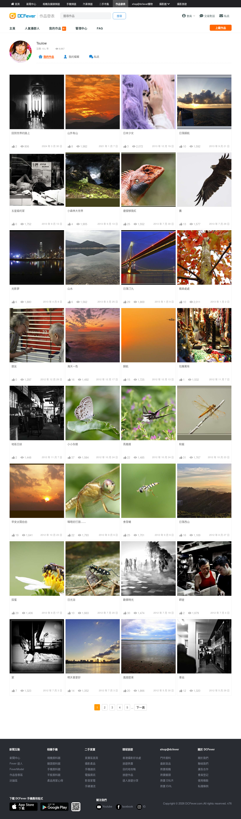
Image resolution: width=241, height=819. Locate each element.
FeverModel (17, 769)
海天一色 (72, 366)
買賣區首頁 (91, 758)
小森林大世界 (75, 210)
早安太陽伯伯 (19, 522)
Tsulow (41, 43)
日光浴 (71, 599)
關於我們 (203, 758)
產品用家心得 (55, 780)
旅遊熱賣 (128, 763)
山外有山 (72, 133)
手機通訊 (90, 769)
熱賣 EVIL (166, 786)
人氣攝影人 (32, 28)
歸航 (125, 366)
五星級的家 (18, 210)
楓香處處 (184, 288)
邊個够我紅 (129, 210)
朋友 (14, 366)
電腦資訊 (90, 775)
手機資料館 (53, 769)
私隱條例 (203, 786)
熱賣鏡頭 (165, 775)
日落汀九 (128, 288)
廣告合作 (203, 769)
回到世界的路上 (20, 133)
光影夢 (15, 288)
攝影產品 (90, 763)
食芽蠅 (127, 522)
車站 (181, 677)
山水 (70, 288)
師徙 (181, 599)
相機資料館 (53, 758)
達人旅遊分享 (130, 780)
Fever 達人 (16, 763)
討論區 (14, 780)
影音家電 (90, 780)
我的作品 (57, 28)
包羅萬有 (184, 366)
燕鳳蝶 (127, 444)
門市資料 (165, 758)
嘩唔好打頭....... (76, 522)
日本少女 (128, 133)
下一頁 (140, 707)
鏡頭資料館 (53, 763)
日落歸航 (184, 133)
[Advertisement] (120, 730)
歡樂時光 (128, 599)
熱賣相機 (165, 769)
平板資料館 (53, 775)
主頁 (12, 28)
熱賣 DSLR (166, 780)
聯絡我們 (203, 763)
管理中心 (82, 28)
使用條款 (203, 780)
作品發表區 (16, 775)
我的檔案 (74, 56)
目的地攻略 (129, 769)
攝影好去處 (132, 758)
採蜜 (14, 599)
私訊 (96, 56)
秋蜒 (181, 444)
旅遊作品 (128, 775)
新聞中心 (15, 758)
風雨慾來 (128, 677)
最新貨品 (165, 763)
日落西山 (184, 522)
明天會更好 (74, 677)
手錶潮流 (90, 786)
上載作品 (220, 28)
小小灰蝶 (72, 444)
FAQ (100, 28)
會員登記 (203, 775)
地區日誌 (16, 444)
